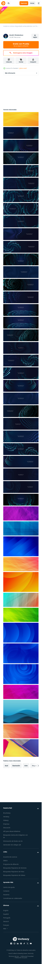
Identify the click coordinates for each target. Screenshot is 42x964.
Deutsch (6, 921)
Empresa (6, 823)
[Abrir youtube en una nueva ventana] (30, 943)
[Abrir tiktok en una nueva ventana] (23, 943)
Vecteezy (6, 816)
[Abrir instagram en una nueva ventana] (14, 943)
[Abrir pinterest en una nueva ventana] (20, 943)
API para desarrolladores (11, 831)
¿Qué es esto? (23, 68)
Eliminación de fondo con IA (12, 840)
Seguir (35, 37)
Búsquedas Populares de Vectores (15, 867)
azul (6, 765)
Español (6, 913)
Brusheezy (6, 812)
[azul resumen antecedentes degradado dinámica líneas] (20, 546)
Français (6, 924)
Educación (6, 827)
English (5, 910)
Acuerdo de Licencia (10, 856)
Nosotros (6, 894)
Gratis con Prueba (21, 45)
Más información (10, 72)
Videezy (5, 820)
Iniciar (32, 3)
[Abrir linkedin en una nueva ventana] (17, 943)
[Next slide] (34, 765)
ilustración (16, 765)
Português (6, 917)
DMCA (5, 860)
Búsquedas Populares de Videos (14, 875)
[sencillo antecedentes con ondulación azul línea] (20, 711)
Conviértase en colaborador (12, 898)
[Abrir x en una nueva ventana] (27, 943)
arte (26, 765)
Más (4, 928)
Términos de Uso (13, 956)
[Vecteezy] (3, 3)
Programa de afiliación (11, 864)
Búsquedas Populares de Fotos (13, 871)
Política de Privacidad (26, 956)
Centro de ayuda (9, 887)
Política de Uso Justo (20, 957)
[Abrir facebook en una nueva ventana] (10, 943)
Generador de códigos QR (12, 844)
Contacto (6, 890)
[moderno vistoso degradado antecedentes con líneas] (20, 118)
